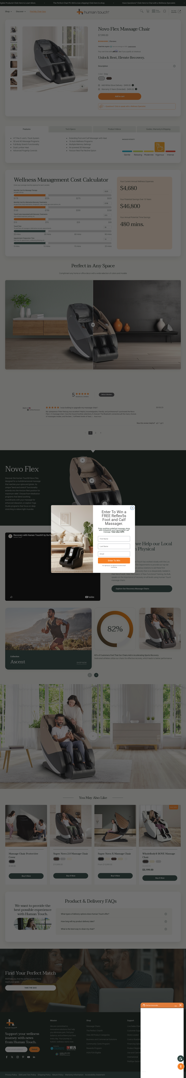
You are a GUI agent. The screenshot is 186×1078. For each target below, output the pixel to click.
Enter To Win (114, 560)
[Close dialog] (132, 508)
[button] (180, 1066)
